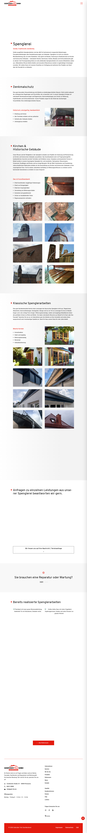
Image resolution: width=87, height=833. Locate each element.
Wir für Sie (48, 772)
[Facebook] (49, 810)
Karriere (47, 769)
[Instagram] (45, 810)
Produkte (47, 775)
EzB (77, 827)
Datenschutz (69, 827)
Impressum (59, 827)
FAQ (46, 797)
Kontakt (47, 783)
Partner (47, 794)
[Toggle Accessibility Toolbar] (83, 818)
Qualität (47, 788)
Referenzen (48, 777)
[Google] (53, 810)
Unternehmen (48, 766)
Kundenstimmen (49, 791)
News (46, 780)
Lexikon (47, 800)
